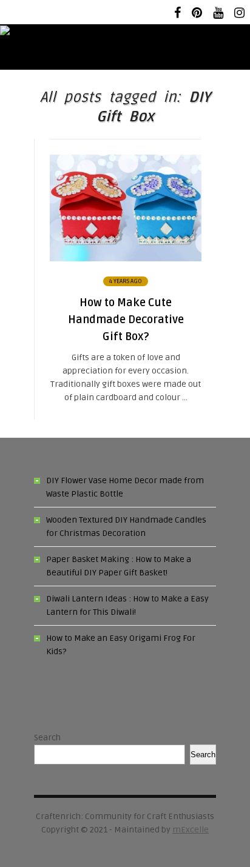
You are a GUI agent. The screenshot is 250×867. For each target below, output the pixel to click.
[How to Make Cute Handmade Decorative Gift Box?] (125, 258)
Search (47, 737)
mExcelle (190, 830)
